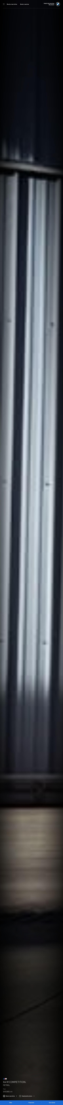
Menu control (4, 4)
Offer (10, 1102)
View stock (31, 1102)
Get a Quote (52, 1102)
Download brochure (27, 1096)
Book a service (24, 4)
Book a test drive (12, 4)
